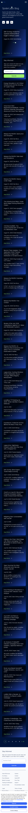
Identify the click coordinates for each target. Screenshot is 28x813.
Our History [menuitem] (4, 775)
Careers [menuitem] (16, 773)
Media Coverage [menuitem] (6, 780)
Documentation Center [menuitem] (20, 784)
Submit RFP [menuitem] (17, 778)
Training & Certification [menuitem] (7, 782)
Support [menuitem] (16, 782)
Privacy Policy (20, 799)
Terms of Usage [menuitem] (18, 788)
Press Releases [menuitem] (5, 778)
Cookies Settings (14, 810)
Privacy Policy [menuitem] (5, 790)
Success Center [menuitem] (5, 784)
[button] (26, 2)
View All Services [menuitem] (6, 773)
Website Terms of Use (8, 800)
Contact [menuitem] (16, 775)
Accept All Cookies (14, 807)
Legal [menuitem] (3, 788)
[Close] (26, 792)
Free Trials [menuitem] (17, 780)
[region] (14, 802)
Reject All (14, 803)
